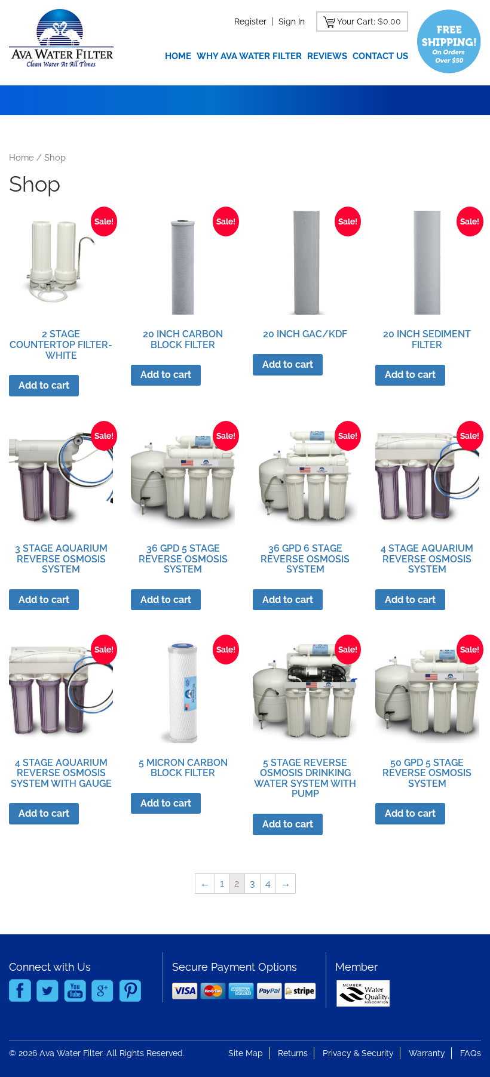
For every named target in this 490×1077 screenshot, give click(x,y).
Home (178, 56)
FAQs (470, 1053)
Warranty (427, 1053)
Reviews (327, 56)
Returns (293, 1053)
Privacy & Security (358, 1053)
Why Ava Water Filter (249, 56)
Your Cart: (356, 21)
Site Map (245, 1053)
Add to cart (44, 385)
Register (250, 21)
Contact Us (380, 56)
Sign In (291, 21)
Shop (55, 157)
